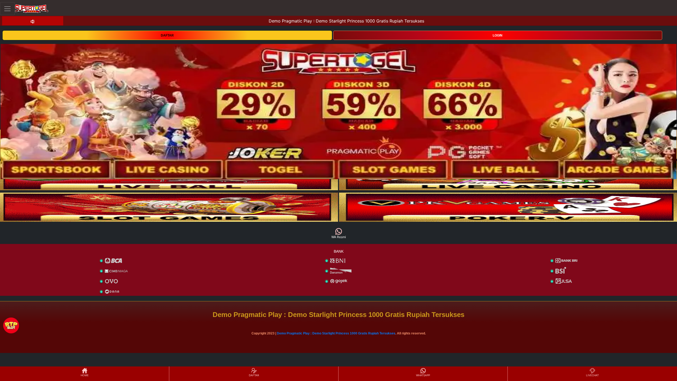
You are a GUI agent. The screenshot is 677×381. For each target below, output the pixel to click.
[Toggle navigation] (7, 8)
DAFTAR (167, 35)
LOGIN (497, 35)
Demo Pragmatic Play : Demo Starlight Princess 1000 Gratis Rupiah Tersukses (336, 333)
